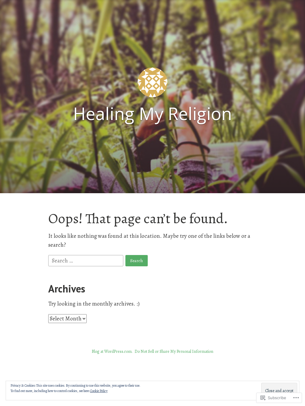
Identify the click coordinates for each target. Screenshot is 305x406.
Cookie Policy (99, 390)
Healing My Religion (152, 113)
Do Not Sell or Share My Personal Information (174, 351)
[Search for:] (86, 260)
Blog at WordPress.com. (112, 351)
